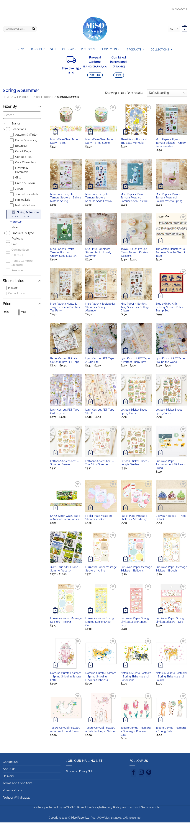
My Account (179, 8)
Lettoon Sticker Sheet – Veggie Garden (135, 462)
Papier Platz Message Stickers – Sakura (98, 517)
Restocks (88, 49)
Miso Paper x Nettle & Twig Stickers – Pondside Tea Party (65, 307)
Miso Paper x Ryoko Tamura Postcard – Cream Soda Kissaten (63, 252)
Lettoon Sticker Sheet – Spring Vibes (170, 411)
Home (6, 97)
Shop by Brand (111, 49)
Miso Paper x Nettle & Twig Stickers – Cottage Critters (135, 307)
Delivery (8, 776)
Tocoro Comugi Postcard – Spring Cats (171, 729)
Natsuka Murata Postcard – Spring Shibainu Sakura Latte (65, 676)
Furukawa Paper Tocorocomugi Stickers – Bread (171, 464)
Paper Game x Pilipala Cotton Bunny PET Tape (64, 360)
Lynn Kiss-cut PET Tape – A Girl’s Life (101, 360)
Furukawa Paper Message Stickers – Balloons (136, 568)
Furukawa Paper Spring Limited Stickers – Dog (170, 620)
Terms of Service (139, 807)
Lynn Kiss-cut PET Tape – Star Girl (101, 411)
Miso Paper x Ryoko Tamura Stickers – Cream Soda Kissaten (171, 143)
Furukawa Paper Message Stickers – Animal (101, 568)
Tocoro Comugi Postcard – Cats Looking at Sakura (100, 729)
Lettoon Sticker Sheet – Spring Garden (135, 411)
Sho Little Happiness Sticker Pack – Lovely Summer (98, 252)
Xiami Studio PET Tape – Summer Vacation (65, 568)
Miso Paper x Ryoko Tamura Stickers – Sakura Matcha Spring (65, 198)
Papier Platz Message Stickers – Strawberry (134, 517)
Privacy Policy (12, 790)
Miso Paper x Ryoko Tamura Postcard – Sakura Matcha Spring (169, 198)
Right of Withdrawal (16, 797)
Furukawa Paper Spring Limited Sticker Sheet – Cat (99, 622)
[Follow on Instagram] (141, 773)
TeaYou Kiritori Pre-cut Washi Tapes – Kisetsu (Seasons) (134, 252)
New (20, 49)
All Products (23, 97)
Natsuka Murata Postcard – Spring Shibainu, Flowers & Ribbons (100, 676)
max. (24, 311)
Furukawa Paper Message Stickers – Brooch (171, 568)
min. (6, 311)
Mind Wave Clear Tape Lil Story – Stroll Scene (100, 141)
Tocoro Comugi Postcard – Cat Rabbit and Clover (65, 729)
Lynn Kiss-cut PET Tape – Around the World (171, 360)
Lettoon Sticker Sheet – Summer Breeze (64, 462)
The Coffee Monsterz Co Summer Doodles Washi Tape (170, 252)
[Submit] (33, 29)
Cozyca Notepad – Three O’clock (171, 517)
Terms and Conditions (17, 783)
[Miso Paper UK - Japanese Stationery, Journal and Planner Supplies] (95, 28)
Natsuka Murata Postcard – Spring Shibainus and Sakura (171, 676)
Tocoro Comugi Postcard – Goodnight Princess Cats (136, 731)
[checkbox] (23, 124)
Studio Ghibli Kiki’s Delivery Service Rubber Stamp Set (170, 307)
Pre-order (37, 49)
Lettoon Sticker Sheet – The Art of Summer (99, 462)
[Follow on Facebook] (133, 773)
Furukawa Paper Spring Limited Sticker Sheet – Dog (135, 622)
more (16, 221)
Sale (53, 49)
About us (9, 769)
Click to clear (21, 216)
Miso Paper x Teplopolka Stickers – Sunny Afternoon (100, 307)
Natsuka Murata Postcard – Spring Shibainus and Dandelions (136, 676)
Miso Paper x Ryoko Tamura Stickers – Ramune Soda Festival (98, 198)
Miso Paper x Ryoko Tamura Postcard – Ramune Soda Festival (134, 198)
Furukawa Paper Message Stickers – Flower (66, 620)
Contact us (10, 762)
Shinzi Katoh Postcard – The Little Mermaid (135, 141)
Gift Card (69, 49)
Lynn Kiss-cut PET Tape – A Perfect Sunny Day (136, 360)
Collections (44, 97)
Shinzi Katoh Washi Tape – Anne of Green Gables (65, 517)
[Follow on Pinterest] (148, 773)
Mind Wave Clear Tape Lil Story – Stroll (65, 141)
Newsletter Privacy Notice (80, 771)
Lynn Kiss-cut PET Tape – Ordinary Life (65, 411)
